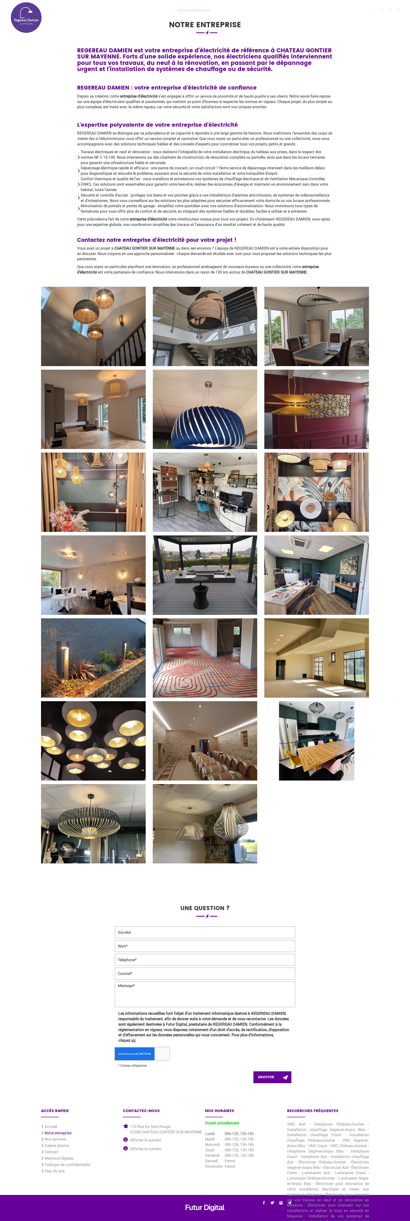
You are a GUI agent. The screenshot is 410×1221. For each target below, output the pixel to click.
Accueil (162, 10)
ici (133, 1040)
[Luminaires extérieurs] (93, 658)
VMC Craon (317, 1145)
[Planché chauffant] (205, 658)
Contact (297, 10)
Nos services (231, 10)
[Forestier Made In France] (316, 409)
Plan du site (55, 1170)
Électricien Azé (335, 1167)
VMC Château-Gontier (348, 1145)
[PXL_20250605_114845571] (93, 409)
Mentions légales (59, 1158)
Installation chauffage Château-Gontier (328, 1137)
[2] (205, 575)
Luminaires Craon (350, 1172)
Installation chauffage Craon (314, 1134)
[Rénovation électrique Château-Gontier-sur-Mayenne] (93, 492)
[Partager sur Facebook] (373, 10)
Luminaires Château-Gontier (311, 1178)
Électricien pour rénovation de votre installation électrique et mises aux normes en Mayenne (328, 1189)
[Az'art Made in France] (93, 326)
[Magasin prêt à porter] (93, 741)
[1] (316, 658)
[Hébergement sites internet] (205, 1215)
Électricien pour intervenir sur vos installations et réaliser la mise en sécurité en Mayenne (328, 1210)
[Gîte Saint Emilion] (205, 741)
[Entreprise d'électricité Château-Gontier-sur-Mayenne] (205, 409)
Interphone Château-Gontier (339, 1124)
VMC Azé (296, 1124)
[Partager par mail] (398, 10)
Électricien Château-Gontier (322, 1161)
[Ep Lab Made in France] (316, 326)
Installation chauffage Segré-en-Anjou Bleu (326, 1129)
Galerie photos (266, 10)
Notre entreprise (194, 10)
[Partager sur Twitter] (381, 10)
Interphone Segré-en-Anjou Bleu (315, 1151)
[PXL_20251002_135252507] (205, 326)
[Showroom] (316, 492)
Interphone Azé (314, 1156)
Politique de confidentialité (67, 1164)
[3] (316, 741)
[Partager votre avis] (390, 10)
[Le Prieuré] (93, 575)
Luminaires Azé (315, 1172)
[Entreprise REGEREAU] (316, 575)
